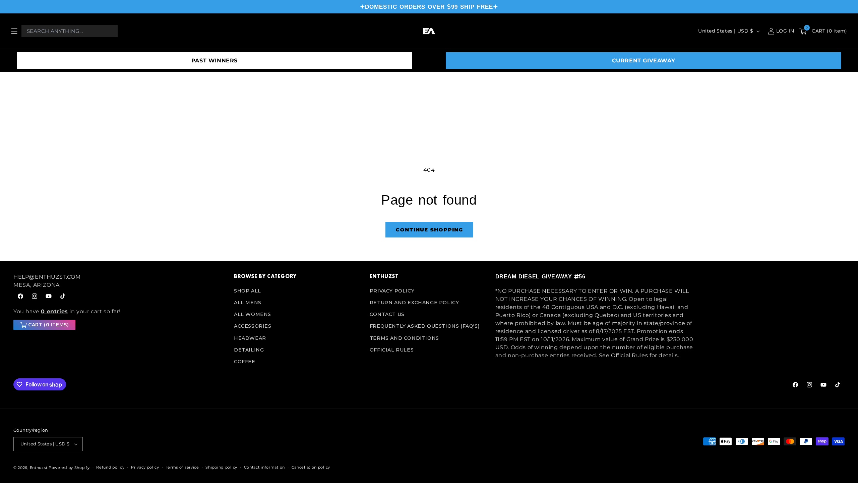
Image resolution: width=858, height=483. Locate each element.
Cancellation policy (311, 467)
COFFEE (244, 362)
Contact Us (387, 314)
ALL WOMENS (252, 314)
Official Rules (392, 350)
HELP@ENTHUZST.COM (46, 277)
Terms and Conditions (404, 338)
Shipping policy (221, 467)
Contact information (264, 467)
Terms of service (182, 467)
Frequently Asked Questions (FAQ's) (424, 326)
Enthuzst (39, 467)
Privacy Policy (392, 291)
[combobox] (69, 31)
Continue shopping (429, 229)
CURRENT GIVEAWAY (643, 60)
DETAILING (249, 350)
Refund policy (110, 467)
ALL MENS (247, 303)
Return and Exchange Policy (414, 303)
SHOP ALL (247, 291)
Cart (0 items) (48, 325)
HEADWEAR (250, 338)
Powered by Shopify (69, 467)
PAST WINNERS (214, 60)
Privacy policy (145, 467)
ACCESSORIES (252, 326)
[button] (14, 31)
